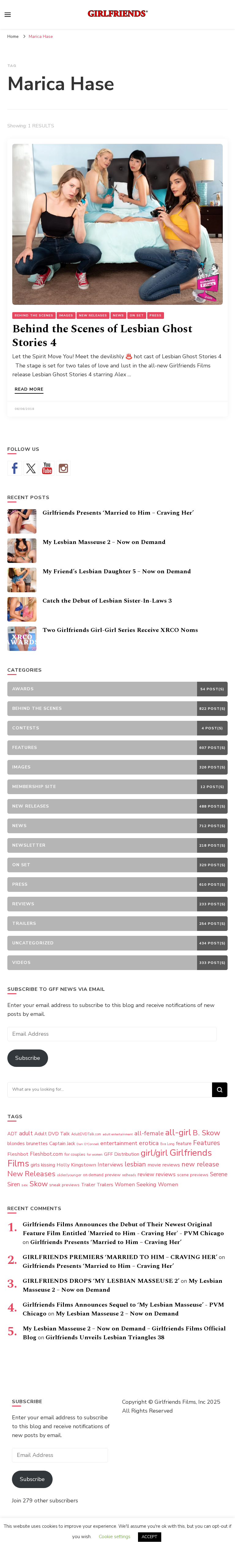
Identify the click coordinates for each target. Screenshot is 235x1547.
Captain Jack (62, 1143)
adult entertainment (118, 1134)
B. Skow (206, 1133)
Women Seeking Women (146, 1184)
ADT (12, 1133)
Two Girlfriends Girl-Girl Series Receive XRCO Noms (120, 630)
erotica (149, 1143)
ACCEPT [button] (150, 1537)
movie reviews (163, 1164)
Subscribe (27, 1058)
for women (95, 1154)
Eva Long (167, 1144)
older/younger (69, 1175)
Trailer (88, 1184)
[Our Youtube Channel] (47, 468)
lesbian (135, 1164)
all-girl (178, 1132)
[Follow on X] (31, 468)
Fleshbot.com (46, 1154)
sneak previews (64, 1185)
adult (26, 1133)
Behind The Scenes (34, 315)
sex (24, 1185)
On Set (137, 315)
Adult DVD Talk (52, 1133)
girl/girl (154, 1153)
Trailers (105, 1184)
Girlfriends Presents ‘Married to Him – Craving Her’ (118, 512)
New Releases (93, 315)
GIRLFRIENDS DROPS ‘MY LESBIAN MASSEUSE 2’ (101, 1281)
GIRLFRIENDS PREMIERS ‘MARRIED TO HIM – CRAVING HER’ (120, 1257)
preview (113, 1175)
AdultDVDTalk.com (86, 1134)
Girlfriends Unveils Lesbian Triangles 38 (105, 1337)
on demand (93, 1175)
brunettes (37, 1143)
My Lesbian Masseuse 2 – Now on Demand (104, 542)
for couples (74, 1154)
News (118, 315)
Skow (38, 1184)
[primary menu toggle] (8, 15)
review (145, 1174)
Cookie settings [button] (114, 1537)
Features (206, 1142)
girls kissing (43, 1165)
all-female (149, 1133)
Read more (29, 389)
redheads (129, 1175)
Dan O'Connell (87, 1144)
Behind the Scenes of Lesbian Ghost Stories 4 (102, 336)
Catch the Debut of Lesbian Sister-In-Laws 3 (107, 600)
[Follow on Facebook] (14, 468)
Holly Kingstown (76, 1164)
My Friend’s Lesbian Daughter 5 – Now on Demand (117, 571)
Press (156, 315)
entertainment (118, 1143)
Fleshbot (17, 1154)
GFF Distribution (121, 1154)
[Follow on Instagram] (63, 468)
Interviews (110, 1164)
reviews (166, 1174)
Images (66, 315)
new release (200, 1164)
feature (184, 1143)
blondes (16, 1143)
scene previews (192, 1175)
